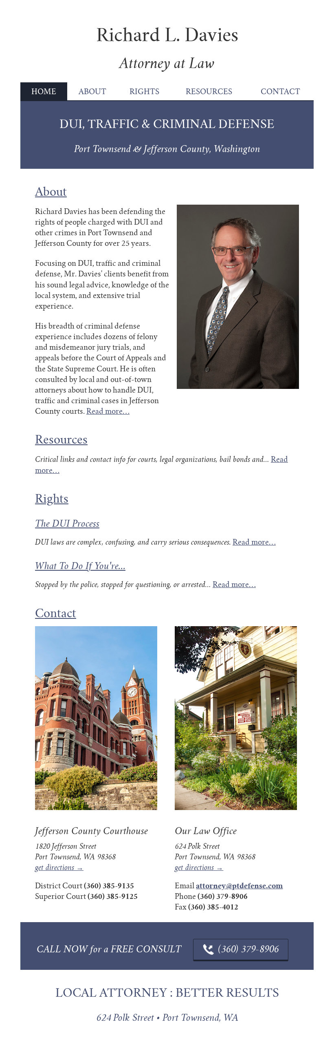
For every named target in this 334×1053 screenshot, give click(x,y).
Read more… (108, 411)
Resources (209, 91)
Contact (280, 91)
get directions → (59, 867)
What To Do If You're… (80, 566)
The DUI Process (67, 524)
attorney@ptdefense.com (239, 885)
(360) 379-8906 (248, 949)
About (92, 91)
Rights (144, 91)
